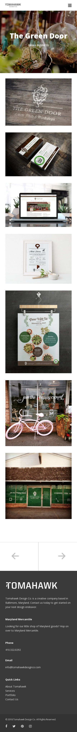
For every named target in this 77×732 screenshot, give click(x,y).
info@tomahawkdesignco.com (23, 667)
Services (10, 690)
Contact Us (11, 699)
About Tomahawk (15, 686)
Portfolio (10, 695)
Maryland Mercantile (26, 630)
